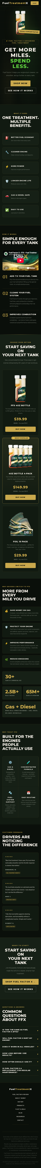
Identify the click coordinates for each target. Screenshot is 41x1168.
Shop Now (20, 83)
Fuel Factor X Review (20, 1094)
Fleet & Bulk (20, 1109)
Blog (20, 1113)
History (20, 1102)
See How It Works (20, 90)
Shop (35, 3)
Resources (21, 1116)
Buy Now (20, 429)
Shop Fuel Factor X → (20, 982)
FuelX (20, 1089)
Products (20, 1105)
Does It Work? (20, 1098)
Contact (20, 1120)
